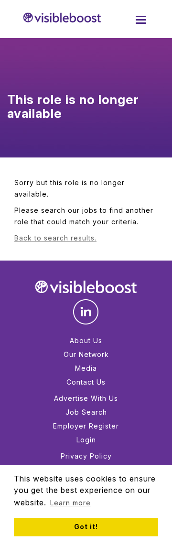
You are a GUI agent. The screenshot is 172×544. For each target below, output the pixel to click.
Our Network (86, 354)
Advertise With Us (86, 398)
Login (86, 440)
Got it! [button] (86, 527)
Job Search (86, 412)
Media (86, 368)
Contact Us (86, 382)
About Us (86, 340)
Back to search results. (55, 238)
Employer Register (86, 426)
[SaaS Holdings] (62, 18)
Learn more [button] (70, 503)
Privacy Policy (86, 456)
